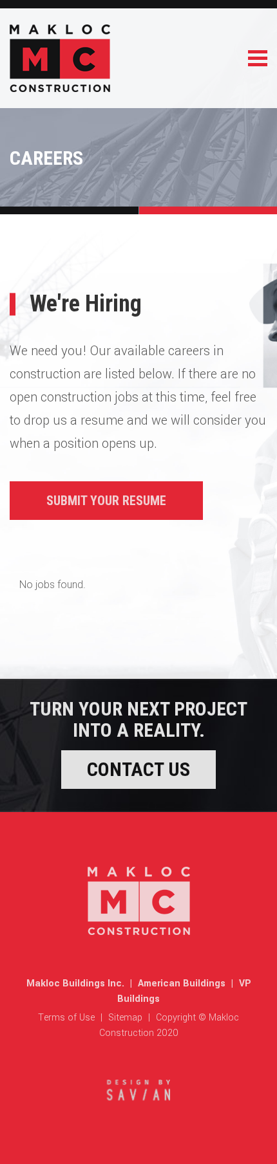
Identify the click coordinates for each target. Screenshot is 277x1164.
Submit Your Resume (106, 500)
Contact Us (138, 769)
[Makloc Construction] (60, 88)
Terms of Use (66, 1017)
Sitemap (125, 1017)
